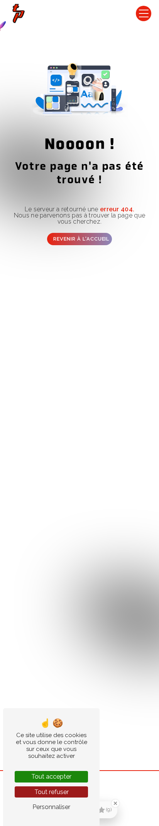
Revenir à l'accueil (81, 239)
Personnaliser (51, 807)
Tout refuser (51, 792)
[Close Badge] (115, 803)
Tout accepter (51, 776)
